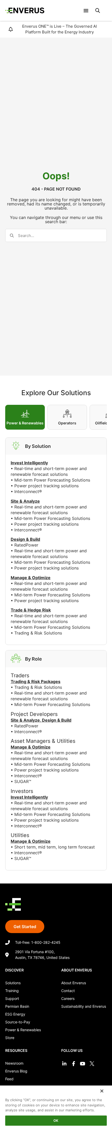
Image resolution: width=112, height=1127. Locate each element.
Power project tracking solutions (46, 485)
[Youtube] (82, 1063)
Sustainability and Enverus (83, 1006)
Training (12, 990)
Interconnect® (28, 491)
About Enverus (73, 983)
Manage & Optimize (31, 747)
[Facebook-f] (73, 1063)
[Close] (101, 1090)
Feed (9, 1079)
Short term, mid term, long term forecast (54, 847)
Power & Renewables (23, 1030)
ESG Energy (15, 1014)
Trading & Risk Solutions (38, 633)
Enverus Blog (16, 1071)
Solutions (13, 983)
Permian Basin (17, 1006)
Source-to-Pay (17, 1022)
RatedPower (26, 545)
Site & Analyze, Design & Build (41, 720)
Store (9, 1037)
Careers (67, 998)
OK (55, 1120)
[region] (56, 1105)
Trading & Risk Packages (35, 681)
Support (12, 998)
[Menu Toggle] (86, 10)
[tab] (25, 417)
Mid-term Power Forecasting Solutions (52, 480)
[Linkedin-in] (64, 1063)
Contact (68, 990)
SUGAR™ (22, 781)
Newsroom (14, 1063)
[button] (98, 10)
